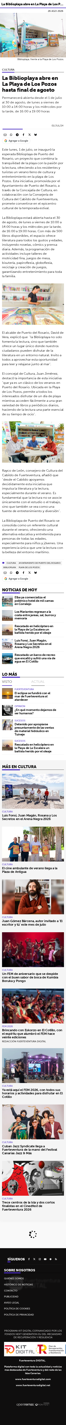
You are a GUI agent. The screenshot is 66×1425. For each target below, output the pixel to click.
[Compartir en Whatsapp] (11, 135)
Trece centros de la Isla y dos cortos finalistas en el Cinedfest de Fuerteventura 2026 (28, 1205)
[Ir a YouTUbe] (45, 1259)
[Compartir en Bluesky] (35, 135)
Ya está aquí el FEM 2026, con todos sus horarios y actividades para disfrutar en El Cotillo (32, 1093)
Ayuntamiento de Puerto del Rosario (40, 563)
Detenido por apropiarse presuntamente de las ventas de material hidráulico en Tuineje (34, 729)
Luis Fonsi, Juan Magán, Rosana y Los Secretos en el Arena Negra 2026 (33, 644)
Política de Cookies (17, 1309)
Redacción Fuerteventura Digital (24, 1041)
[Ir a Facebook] (29, 1259)
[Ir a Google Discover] (50, 1259)
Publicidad (11, 1297)
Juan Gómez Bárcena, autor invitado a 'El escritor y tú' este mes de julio (32, 922)
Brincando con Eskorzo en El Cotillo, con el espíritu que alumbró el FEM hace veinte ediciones (32, 1033)
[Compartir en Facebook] (23, 135)
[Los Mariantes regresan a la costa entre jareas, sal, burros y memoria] (7, 615)
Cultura (8, 69)
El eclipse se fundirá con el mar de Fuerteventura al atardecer (32, 696)
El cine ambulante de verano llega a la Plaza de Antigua (29, 870)
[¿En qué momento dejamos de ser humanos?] (7, 710)
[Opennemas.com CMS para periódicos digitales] (33, 1404)
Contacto (10, 1291)
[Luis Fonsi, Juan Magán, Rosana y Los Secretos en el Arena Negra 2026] (7, 644)
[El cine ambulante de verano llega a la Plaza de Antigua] (33, 844)
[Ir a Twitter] (34, 1259)
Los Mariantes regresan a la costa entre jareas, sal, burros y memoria (35, 615)
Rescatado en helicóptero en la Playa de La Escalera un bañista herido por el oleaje (34, 629)
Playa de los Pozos (29, 567)
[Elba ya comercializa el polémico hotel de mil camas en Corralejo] (7, 601)
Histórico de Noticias (18, 1285)
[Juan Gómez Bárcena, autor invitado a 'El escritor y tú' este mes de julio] (33, 896)
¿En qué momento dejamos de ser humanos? (35, 711)
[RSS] (56, 1259)
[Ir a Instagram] (39, 1259)
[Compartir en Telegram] (17, 135)
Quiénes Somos (14, 1278)
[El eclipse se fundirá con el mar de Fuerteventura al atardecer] (7, 693)
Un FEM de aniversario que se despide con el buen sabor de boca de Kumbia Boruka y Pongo (30, 977)
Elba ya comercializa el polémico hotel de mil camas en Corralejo (34, 601)
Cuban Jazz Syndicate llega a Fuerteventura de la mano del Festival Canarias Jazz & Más (29, 1149)
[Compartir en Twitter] (29, 135)
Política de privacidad (19, 1315)
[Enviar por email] (5, 135)
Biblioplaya (9, 567)
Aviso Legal (11, 1303)
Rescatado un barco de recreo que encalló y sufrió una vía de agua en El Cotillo (35, 658)
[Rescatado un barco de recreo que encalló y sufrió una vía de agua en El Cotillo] (7, 658)
